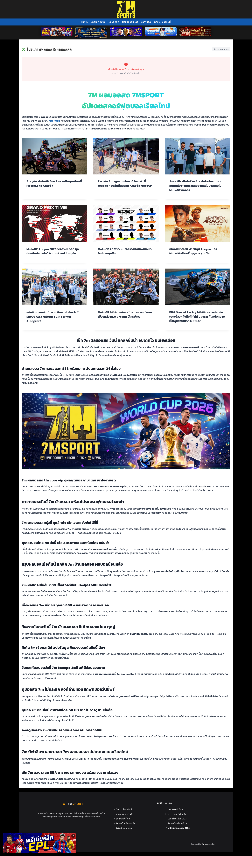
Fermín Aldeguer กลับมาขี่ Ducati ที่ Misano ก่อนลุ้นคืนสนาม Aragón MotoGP (125, 183)
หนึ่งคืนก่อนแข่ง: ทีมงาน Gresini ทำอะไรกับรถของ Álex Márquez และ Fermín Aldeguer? (53, 316)
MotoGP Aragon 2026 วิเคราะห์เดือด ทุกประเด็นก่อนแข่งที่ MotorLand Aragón (52, 251)
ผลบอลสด (113, 22)
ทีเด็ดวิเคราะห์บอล (124, 828)
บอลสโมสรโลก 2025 (177, 818)
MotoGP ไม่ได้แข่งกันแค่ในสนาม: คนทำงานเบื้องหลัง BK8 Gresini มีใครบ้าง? (125, 314)
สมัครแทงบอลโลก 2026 (179, 828)
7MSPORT (54, 121)
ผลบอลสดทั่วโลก (175, 809)
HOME (84, 22)
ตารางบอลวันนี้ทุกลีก (177, 814)
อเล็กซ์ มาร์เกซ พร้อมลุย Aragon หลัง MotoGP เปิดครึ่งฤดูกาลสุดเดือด (193, 251)
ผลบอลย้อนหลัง (130, 22)
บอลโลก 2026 (98, 22)
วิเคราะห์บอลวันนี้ (162, 22)
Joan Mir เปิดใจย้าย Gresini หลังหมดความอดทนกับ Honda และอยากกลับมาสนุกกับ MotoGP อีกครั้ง (196, 185)
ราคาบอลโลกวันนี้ (124, 814)
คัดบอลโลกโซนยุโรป (177, 823)
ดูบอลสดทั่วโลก (123, 818)
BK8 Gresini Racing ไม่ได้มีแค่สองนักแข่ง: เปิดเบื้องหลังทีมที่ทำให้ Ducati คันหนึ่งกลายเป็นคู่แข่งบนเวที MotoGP (197, 316)
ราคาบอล (146, 22)
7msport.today (208, 844)
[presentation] (54, 156)
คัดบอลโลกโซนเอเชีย (125, 823)
